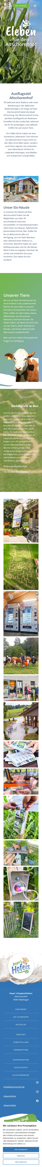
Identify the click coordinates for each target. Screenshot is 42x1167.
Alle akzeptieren (21, 1149)
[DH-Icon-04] (37, 1082)
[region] (21, 1144)
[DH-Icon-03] (37, 1100)
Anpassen (21, 1156)
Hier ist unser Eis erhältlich (16, 471)
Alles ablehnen (21, 1162)
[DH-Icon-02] (37, 1091)
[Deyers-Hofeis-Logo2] (8, 2)
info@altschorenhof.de (14, 1087)
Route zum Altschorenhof (15, 466)
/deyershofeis (10, 1096)
